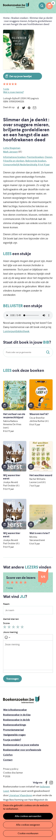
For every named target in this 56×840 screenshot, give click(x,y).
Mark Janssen (10, 151)
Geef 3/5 (14, 627)
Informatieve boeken (14, 157)
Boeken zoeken (42, 5)
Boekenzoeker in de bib (16, 719)
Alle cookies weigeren (28, 824)
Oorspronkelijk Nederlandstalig (20, 164)
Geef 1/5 (5, 627)
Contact (7, 759)
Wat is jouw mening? (13, 92)
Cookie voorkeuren (28, 833)
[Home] (21, 699)
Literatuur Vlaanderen (20, 795)
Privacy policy (10, 769)
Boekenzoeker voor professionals (22, 749)
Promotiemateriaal (13, 729)
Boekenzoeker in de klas (16, 714)
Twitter (23, 108)
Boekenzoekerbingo (14, 724)
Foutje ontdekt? (12, 739)
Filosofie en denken (13, 160)
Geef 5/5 (23, 627)
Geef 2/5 (9, 627)
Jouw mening (10, 632)
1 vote (6, 88)
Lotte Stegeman (11, 148)
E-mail (34, 108)
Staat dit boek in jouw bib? (48, 352)
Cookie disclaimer (13, 772)
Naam (6, 604)
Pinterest (29, 108)
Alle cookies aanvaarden (28, 816)
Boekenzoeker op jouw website (21, 744)
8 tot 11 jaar (44, 164)
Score (6, 623)
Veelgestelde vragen (14, 734)
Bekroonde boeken (35, 160)
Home (6, 18)
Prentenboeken (35, 157)
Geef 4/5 (18, 627)
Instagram (50, 782)
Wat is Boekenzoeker (15, 709)
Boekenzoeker (16, 5)
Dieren (48, 157)
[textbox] (28, 655)
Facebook (18, 108)
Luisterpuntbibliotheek (16, 331)
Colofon (8, 754)
